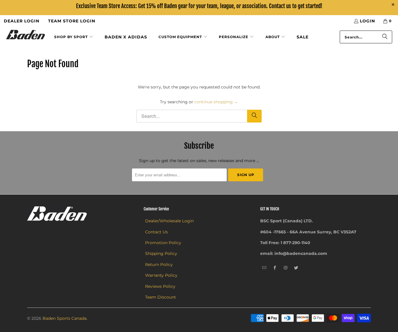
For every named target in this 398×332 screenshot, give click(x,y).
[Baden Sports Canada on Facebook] (275, 268)
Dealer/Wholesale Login (169, 220)
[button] (74, 37)
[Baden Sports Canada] (25, 35)
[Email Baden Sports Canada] (264, 268)
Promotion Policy (163, 242)
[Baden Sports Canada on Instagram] (285, 268)
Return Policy (159, 264)
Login (367, 21)
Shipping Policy (161, 253)
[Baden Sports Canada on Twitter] (296, 268)
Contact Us (156, 232)
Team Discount (160, 297)
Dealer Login (21, 21)
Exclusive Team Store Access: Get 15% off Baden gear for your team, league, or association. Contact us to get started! (199, 6)
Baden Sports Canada (65, 318)
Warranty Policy (161, 275)
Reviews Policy (160, 286)
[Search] (385, 37)
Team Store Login (71, 21)
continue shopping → (216, 101)
